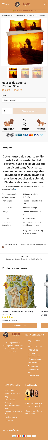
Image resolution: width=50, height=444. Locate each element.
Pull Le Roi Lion (33, 363)
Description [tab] (7, 147)
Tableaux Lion (33, 366)
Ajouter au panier (29, 111)
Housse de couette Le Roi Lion (18, 15)
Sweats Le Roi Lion (35, 346)
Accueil (4, 15)
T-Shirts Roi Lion (34, 350)
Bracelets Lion (33, 375)
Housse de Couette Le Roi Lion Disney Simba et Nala (17, 313)
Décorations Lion (34, 359)
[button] (43, 42)
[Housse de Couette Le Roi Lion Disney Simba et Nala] (19, 291)
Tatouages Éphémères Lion (34, 354)
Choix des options (19, 325)
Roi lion (39, 259)
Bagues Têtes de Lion (34, 342)
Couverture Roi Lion (33, 370)
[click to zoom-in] (25, 42)
